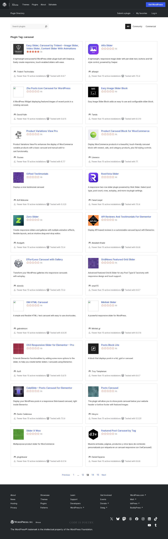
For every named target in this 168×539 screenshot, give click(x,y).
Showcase (44, 495)
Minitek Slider (108, 302)
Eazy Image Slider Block (114, 88)
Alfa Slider (107, 45)
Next (104, 475)
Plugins (43, 503)
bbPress (135, 503)
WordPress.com (138, 495)
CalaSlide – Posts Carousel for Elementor (49, 387)
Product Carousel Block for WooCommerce (125, 131)
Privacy (13, 507)
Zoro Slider (32, 216)
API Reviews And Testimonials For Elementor (126, 216)
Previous (66, 475)
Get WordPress (155, 4)
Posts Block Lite (110, 345)
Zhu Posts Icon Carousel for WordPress (48, 88)
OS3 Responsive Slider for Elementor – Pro (50, 345)
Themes (44, 499)
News (12, 499)
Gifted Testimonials (37, 173)
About (13, 495)
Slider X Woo (33, 430)
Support (73, 499)
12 (83, 474)
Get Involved (106, 495)
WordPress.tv (77, 507)
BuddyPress (136, 507)
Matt (133, 499)
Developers (75, 503)
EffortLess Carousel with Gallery (44, 259)
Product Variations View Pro (42, 131)
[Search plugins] (46, 26)
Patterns (44, 507)
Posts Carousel (109, 387)
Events (103, 499)
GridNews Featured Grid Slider (118, 259)
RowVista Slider (110, 173)
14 (93, 474)
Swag (103, 507)
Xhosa (38, 522)
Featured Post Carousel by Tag (118, 430)
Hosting (13, 503)
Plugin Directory (17, 13)
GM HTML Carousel (37, 302)
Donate (104, 503)
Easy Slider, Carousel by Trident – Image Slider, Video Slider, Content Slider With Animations (52, 47)
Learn (72, 495)
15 (98, 474)
